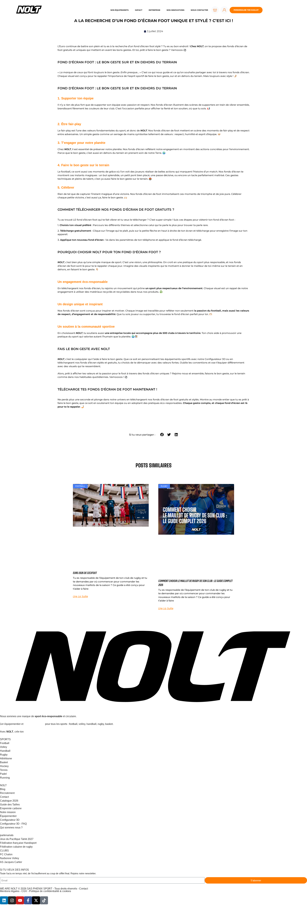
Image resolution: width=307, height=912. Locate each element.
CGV (24, 891)
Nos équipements (119, 10)
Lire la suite (80, 596)
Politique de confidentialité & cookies (50, 891)
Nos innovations (175, 10)
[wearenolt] (12, 900)
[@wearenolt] (44, 900)
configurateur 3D (34, 724)
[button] (162, 435)
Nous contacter (199, 10)
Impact (138, 10)
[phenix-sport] (4, 900)
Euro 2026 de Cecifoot (85, 573)
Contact (83, 888)
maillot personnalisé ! (37, 731)
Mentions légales (9, 891)
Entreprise (154, 10)
